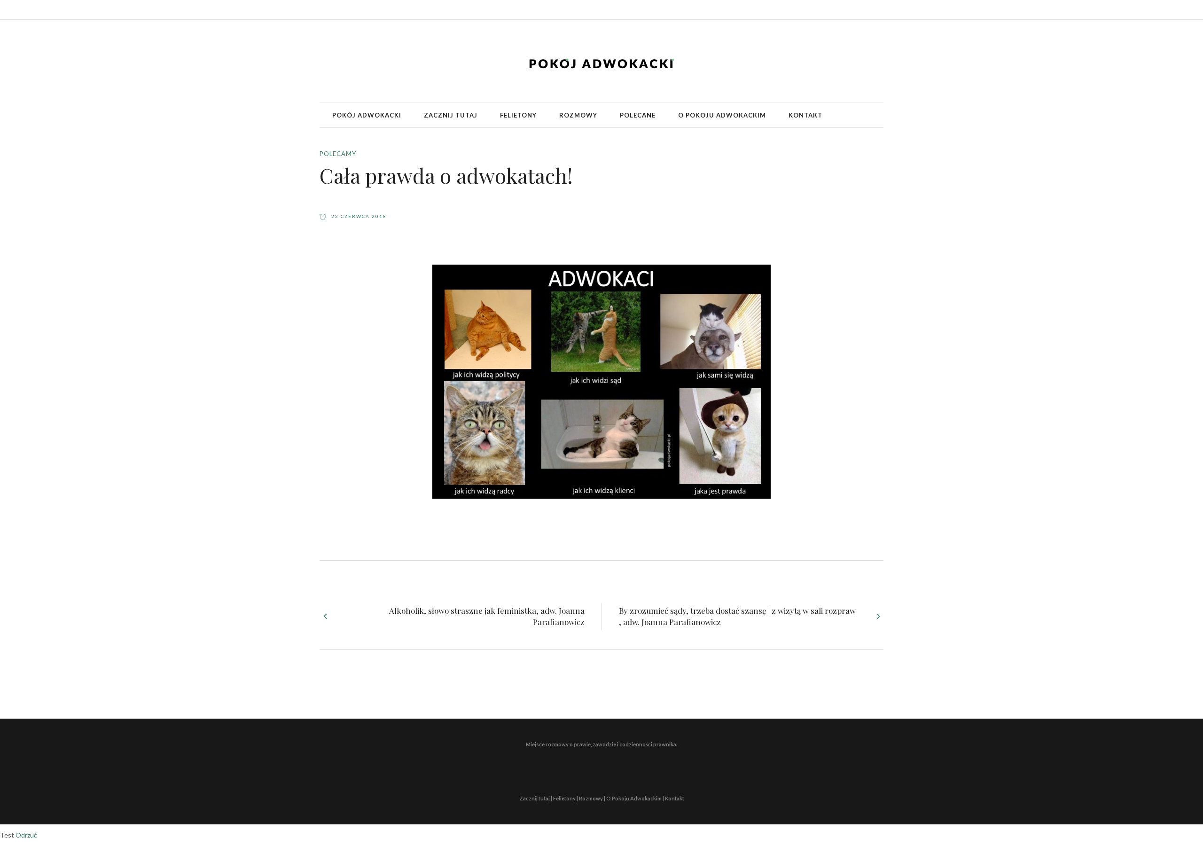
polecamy (338, 153)
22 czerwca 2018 (358, 216)
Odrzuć (26, 835)
